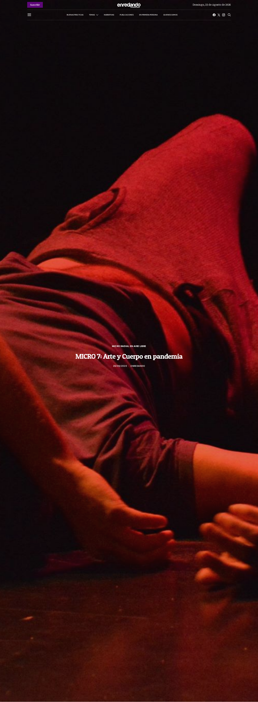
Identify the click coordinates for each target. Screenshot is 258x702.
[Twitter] (218, 14)
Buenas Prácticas (75, 15)
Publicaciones (127, 15)
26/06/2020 (120, 366)
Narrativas (109, 15)
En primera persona (148, 15)
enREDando (138, 366)
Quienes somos (170, 15)
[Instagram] (223, 14)
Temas (92, 15)
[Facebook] (214, 14)
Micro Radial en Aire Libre (129, 346)
